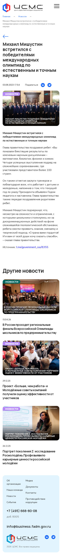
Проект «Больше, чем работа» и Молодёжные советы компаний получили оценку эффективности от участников (28, 392)
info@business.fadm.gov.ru (29, 526)
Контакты (31, 492)
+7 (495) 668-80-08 (22, 511)
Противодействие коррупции (35, 500)
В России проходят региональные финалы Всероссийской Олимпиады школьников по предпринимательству (29, 329)
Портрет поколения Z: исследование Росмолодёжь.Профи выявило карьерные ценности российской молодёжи (29, 457)
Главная (6, 16)
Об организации (14, 482)
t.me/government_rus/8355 (32, 247)
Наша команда (15, 490)
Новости (22, 16)
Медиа (29, 480)
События (11, 502)
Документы (32, 486)
